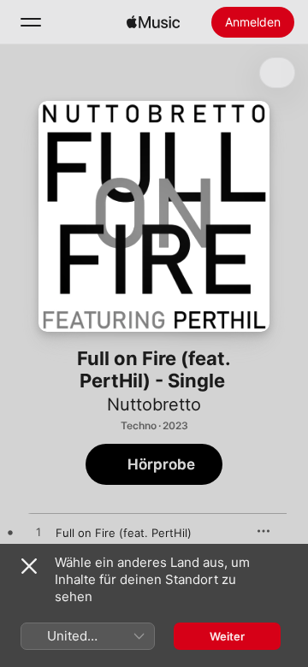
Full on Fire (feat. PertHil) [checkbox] (124, 533)
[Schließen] (29, 566)
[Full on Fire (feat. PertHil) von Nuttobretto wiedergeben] (38, 532)
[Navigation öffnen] (31, 22)
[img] (153, 22)
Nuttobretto (154, 404)
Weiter (227, 636)
